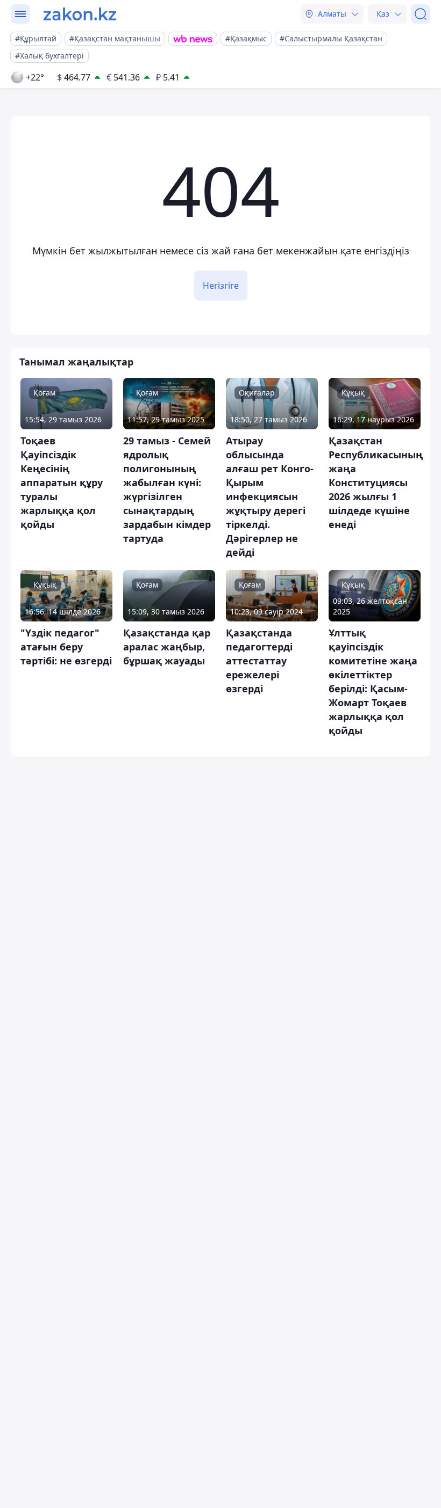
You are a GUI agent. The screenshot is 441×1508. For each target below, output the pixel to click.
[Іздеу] (420, 14)
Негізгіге (221, 285)
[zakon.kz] (80, 14)
